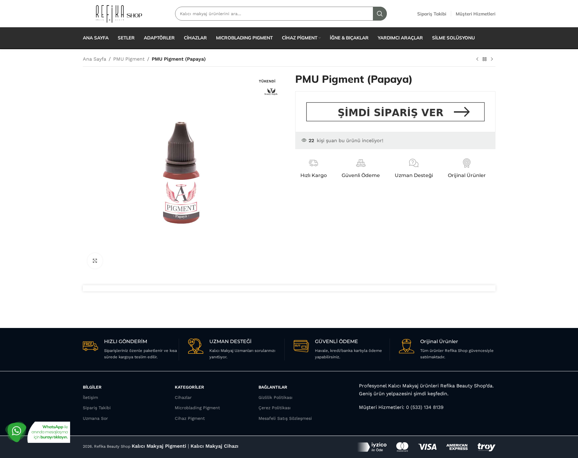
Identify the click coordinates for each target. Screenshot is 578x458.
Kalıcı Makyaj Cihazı (214, 446)
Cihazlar (183, 397)
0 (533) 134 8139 (424, 407)
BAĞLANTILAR (273, 387)
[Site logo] (119, 13)
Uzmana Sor (95, 418)
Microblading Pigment (197, 407)
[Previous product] (477, 59)
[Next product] (491, 59)
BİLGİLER (92, 387)
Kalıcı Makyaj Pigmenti (159, 446)
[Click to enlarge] (95, 260)
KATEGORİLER (189, 387)
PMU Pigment (129, 59)
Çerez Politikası (275, 407)
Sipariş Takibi (97, 407)
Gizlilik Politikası (275, 397)
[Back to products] (484, 59)
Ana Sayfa (94, 59)
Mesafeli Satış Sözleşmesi (285, 418)
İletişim (90, 397)
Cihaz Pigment (190, 418)
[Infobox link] (131, 349)
